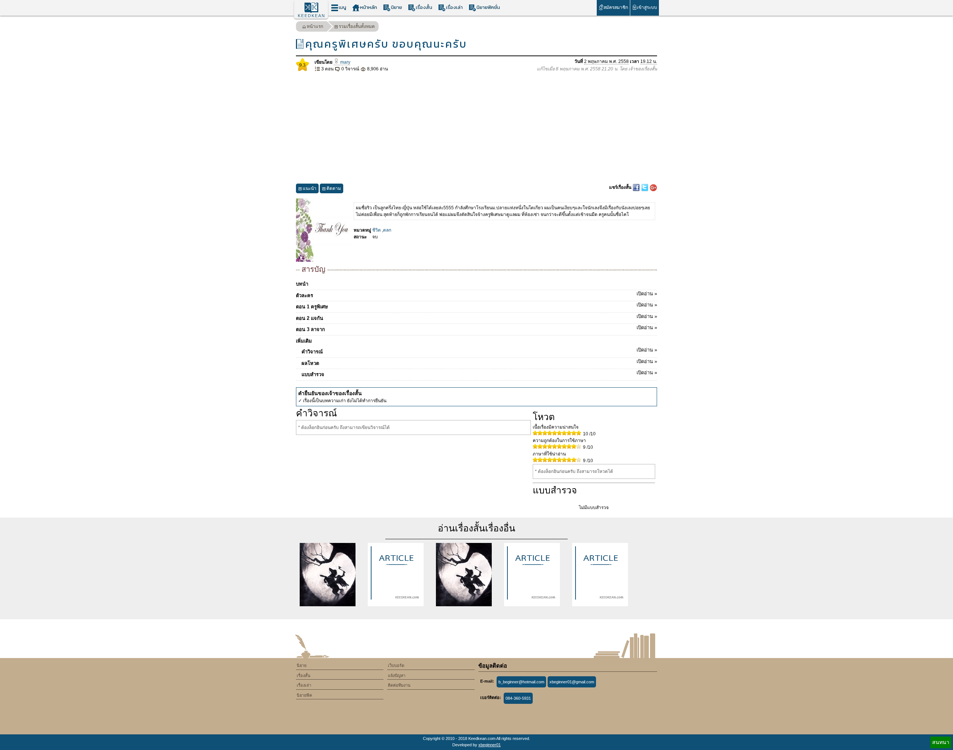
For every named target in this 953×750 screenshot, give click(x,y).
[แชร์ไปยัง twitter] (645, 187)
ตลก (387, 230)
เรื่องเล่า (454, 7)
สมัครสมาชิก (615, 7)
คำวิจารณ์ (479, 351)
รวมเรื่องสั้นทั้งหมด (357, 26)
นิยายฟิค (304, 695)
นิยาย (396, 7)
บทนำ (302, 284)
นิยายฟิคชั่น (488, 7)
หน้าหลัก (368, 7)
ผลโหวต (479, 362)
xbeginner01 (489, 745)
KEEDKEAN (311, 15)
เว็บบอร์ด (396, 665)
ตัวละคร (476, 294)
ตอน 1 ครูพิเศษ (476, 305)
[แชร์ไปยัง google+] (653, 187)
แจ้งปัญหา (396, 675)
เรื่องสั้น (424, 7)
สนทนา (940, 742)
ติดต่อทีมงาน (399, 685)
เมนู (342, 7)
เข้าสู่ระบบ (647, 7)
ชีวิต (376, 230)
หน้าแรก (315, 26)
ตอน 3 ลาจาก (476, 328)
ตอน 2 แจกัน (476, 317)
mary (344, 62)
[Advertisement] (476, 128)
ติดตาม (333, 188)
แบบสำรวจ (479, 373)
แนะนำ (309, 188)
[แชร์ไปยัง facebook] (636, 187)
